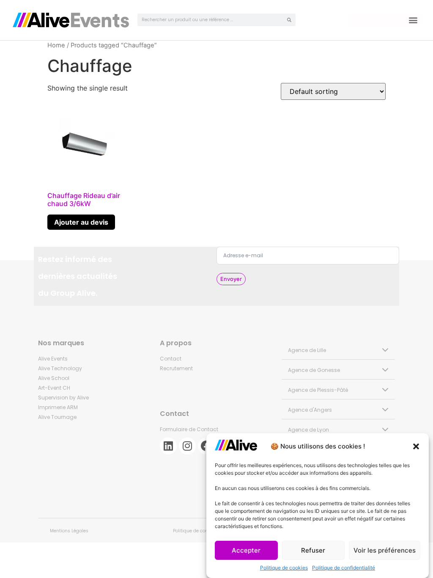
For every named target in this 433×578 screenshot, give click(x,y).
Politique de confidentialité (343, 567)
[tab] (338, 350)
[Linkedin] (168, 446)
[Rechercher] (289, 20)
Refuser (313, 550)
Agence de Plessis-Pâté (318, 390)
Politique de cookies (284, 567)
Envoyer (231, 278)
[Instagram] (187, 446)
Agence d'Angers (310, 409)
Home (56, 45)
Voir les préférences (385, 550)
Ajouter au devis (81, 222)
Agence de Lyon (308, 429)
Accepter (246, 550)
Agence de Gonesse (314, 370)
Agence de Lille (307, 350)
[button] (416, 446)
